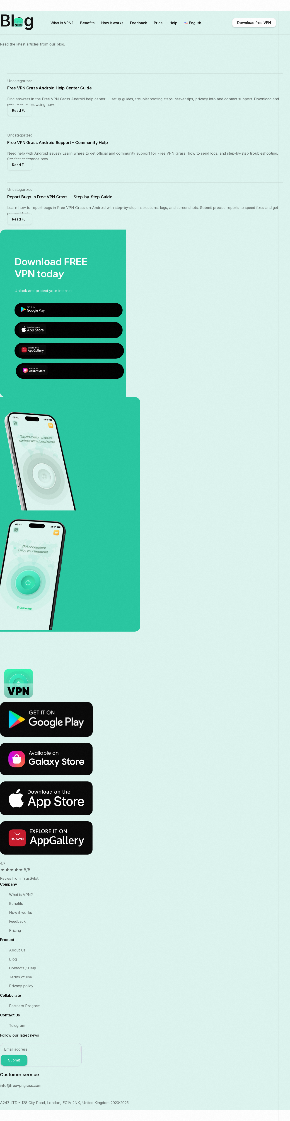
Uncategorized (19, 81)
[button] (19, 110)
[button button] (19, 164)
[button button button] (19, 219)
